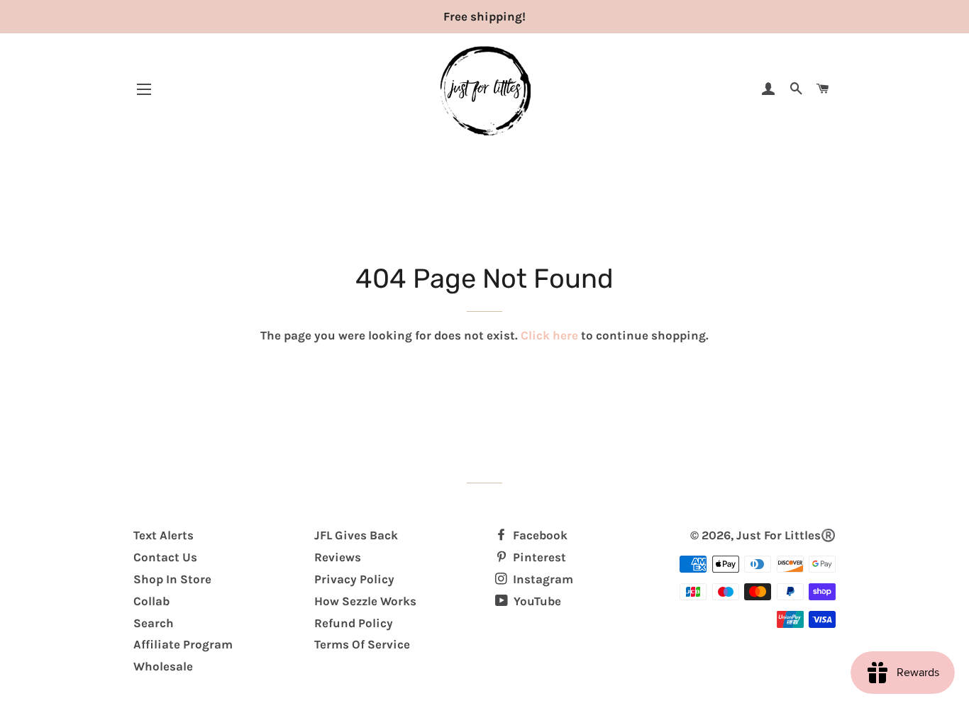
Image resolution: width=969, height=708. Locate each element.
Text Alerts (163, 535)
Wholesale (163, 666)
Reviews (337, 557)
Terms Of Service (362, 644)
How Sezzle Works (365, 601)
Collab (151, 601)
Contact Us (165, 557)
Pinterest (538, 557)
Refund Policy (353, 623)
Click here (549, 335)
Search (153, 623)
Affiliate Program (183, 644)
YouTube (536, 601)
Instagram (541, 579)
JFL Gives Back (356, 535)
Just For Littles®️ (786, 535)
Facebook (538, 535)
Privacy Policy (354, 579)
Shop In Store (172, 579)
